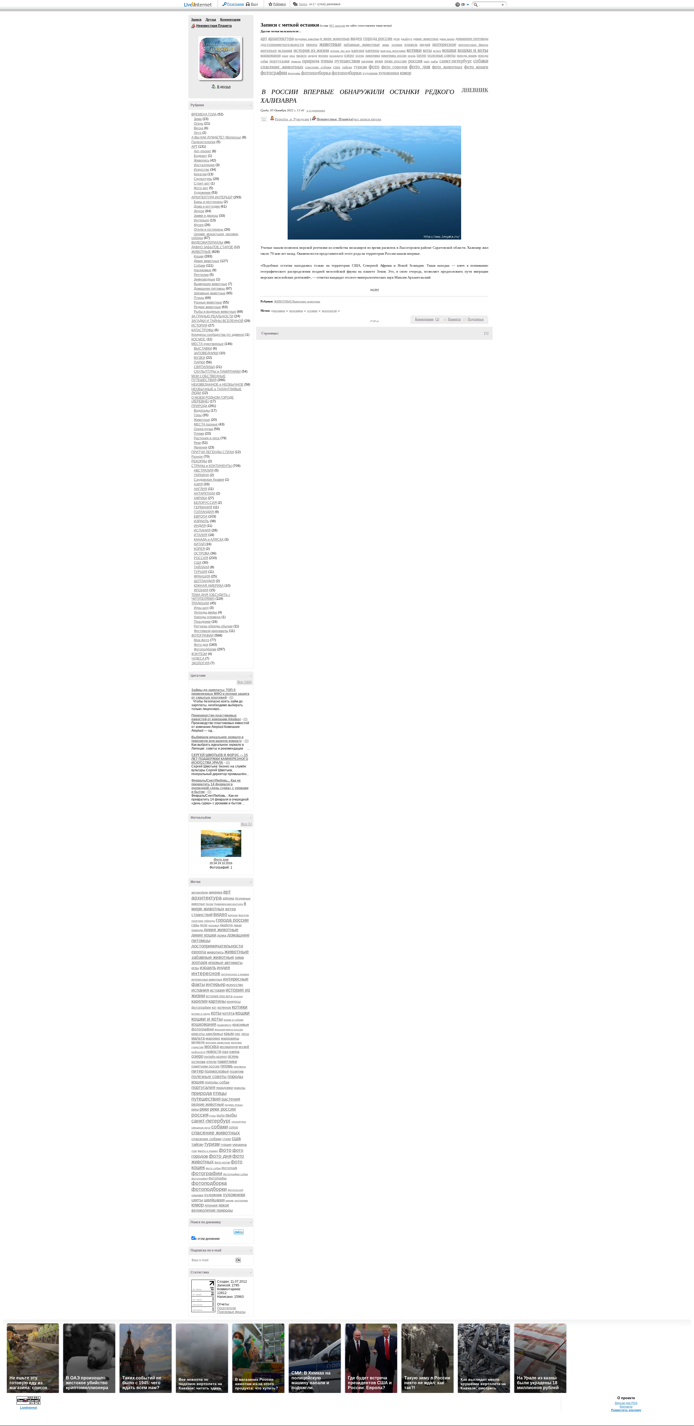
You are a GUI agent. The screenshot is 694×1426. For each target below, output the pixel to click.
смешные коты (200, 1127)
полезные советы (209, 1076)
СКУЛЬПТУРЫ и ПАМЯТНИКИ (217, 371)
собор (233, 1127)
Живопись (201, 160)
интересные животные (206, 979)
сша (236, 1138)
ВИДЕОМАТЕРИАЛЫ (207, 242)
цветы (197, 1200)
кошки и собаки (233, 1019)
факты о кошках (208, 1150)
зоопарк (199, 962)
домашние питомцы (472, 39)
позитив (236, 1071)
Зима (198, 119)
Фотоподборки (205, 649)
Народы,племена (207, 617)
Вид (465, 5)
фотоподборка (209, 1183)
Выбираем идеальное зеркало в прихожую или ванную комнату (217, 739)
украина (239, 1144)
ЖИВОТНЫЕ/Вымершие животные (297, 301)
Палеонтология (203, 142)
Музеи (199, 225)
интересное (205, 973)
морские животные (217, 1042)
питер (197, 1071)
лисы (245, 1034)
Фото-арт (201, 188)
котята (228, 1013)
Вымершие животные (210, 284)
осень (233, 1056)
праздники (224, 1088)
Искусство (201, 170)
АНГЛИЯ (200, 489)
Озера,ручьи (203, 429)
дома (221, 935)
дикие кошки (203, 935)
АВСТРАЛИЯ (204, 470)
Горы (198, 415)
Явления (200, 447)
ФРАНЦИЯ (202, 576)
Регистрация (235, 4)
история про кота (219, 996)
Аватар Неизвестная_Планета (220, 58)
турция (226, 1145)
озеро (197, 1056)
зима (239, 957)
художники (234, 1194)
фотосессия (235, 1189)
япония (211, 1205)
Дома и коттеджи (207, 206)
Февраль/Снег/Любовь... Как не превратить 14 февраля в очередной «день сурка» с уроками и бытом (219, 786)
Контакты (626, 1406)
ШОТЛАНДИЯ (204, 581)
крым (229, 1033)
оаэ (225, 1051)
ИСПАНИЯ (202, 530)
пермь (226, 1066)
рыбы (231, 1115)
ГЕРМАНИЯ (203, 507)
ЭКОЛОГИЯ (200, 663)
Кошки (199, 256)
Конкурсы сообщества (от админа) (218, 335)
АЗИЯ (198, 484)
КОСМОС (198, 339)
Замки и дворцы (206, 216)
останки (312, 310)
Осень (198, 123)
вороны (233, 915)
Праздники (202, 622)
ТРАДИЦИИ (200, 603)
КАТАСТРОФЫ (202, 330)
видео (220, 914)
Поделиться (476, 319)
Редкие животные (207, 307)
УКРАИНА (201, 475)
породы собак (217, 1082)
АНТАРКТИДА (204, 493)
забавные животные (212, 957)
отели (211, 1061)
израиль (208, 967)
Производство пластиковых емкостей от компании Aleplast (216, 717)
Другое (199, 211)
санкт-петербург (211, 1121)
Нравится (454, 319)
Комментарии (230, 19)
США (197, 562)
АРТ (194, 147)
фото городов (394, 66)
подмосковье (216, 1071)
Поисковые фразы (231, 1312)
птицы (220, 1093)
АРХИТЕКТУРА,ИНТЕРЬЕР (212, 197)
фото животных (447, 66)
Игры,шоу (201, 608)
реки (204, 1109)
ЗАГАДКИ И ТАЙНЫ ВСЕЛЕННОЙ (217, 321)
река (195, 1109)
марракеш (230, 1038)
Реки (197, 443)
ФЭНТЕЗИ (199, 654)
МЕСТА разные (206, 424)
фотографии (206, 1173)
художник (213, 1194)
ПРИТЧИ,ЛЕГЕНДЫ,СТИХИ (212, 452)
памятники (227, 1061)
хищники (197, 1195)
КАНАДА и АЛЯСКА (209, 539)
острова (198, 1061)
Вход (254, 4)
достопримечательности (217, 945)
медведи (198, 1042)
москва (211, 1046)
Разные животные (208, 302)
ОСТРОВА (202, 553)
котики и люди (200, 1013)
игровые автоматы (225, 962)
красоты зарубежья (207, 1034)
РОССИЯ (201, 558)
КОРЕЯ (199, 549)
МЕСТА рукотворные (207, 344)
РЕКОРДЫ (199, 461)
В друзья (224, 87)
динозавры (278, 310)
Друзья (210, 19)
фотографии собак (235, 1174)
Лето (197, 133)
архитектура (206, 898)
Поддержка (457, 4)
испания (200, 990)
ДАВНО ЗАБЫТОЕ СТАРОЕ (212, 247)
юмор (197, 1205)
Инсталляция (204, 165)
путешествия (206, 1099)
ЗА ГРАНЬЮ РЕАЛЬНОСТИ (212, 316)
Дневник (475, 90)
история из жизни (311, 50)
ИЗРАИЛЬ (201, 521)
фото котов (222, 1162)
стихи (226, 1139)
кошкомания (203, 1024)
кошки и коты (207, 1019)
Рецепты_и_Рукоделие (292, 119)
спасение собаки (206, 1139)
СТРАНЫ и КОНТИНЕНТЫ (211, 466)
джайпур (226, 925)
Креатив (200, 174)
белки (209, 903)
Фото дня (201, 645)
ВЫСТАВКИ (203, 348)
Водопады (202, 410)
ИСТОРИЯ (199, 325)
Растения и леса (207, 438)
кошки (242, 1013)
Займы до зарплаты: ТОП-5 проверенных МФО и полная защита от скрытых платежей (220, 693)
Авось (303, 4)
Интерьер (201, 220)
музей (244, 1046)
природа (201, 1093)
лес (237, 1034)
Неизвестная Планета (193, 26)
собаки (219, 1127)
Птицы (199, 298)
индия (223, 967)
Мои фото (201, 640)
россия (199, 1115)
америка (215, 892)
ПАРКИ (199, 362)
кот (214, 1007)
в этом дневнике (207, 1239)
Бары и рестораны (208, 202)
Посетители (226, 1308)
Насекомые (202, 270)
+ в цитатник (315, 110)
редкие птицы (234, 1104)
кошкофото (224, 1024)
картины (217, 1001)
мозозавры (296, 310)
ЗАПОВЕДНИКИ (206, 353)
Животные (202, 420)
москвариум (229, 1047)
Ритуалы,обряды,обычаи (213, 626)
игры (195, 968)
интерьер (215, 984)
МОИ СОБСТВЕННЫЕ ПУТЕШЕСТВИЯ (208, 378)
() (437, 319)
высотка (244, 915)
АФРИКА (200, 498)
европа (198, 952)
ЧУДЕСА (198, 658)
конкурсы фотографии (393, 50)
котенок (224, 1007)
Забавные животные (210, 293)
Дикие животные (206, 261)
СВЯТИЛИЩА (204, 367)
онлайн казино (215, 1057)
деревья (213, 925)
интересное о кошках (235, 974)
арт (227, 892)
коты (216, 1013)
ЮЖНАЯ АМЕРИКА (209, 586)
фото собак (213, 1168)
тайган (197, 1144)
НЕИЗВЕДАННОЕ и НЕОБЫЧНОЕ (217, 384)
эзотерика (241, 1200)
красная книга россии (229, 1029)
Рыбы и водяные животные (215, 312)
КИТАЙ (199, 544)
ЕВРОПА (200, 516)
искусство (234, 984)
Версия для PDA (626, 1403)
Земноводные (204, 279)
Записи (196, 19)
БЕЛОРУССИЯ (205, 503)
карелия (199, 1001)
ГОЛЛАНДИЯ (204, 512)
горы (195, 925)
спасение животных (215, 1132)
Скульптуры (203, 179)
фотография (199, 1178)
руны (212, 1115)
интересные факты (473, 45)
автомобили (199, 892)
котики (240, 1007)
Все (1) (246, 824)
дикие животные (221, 929)
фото (225, 1150)
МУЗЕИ (199, 358)
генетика (197, 920)
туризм (212, 1144)
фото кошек (476, 66)
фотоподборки (209, 1189)
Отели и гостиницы (208, 229)
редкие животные (207, 1104)
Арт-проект (202, 151)
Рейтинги (279, 4)
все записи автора (367, 119)
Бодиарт (200, 156)
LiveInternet (199, 5)
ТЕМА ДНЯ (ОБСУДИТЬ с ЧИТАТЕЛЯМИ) (210, 597)
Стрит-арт (202, 183)
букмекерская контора (228, 903)
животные (236, 951)
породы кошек (467, 55)
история (217, 990)
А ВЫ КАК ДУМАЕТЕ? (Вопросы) (216, 137)
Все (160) (244, 682)
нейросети (198, 1051)
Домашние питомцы (209, 289)
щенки (230, 1200)
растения (230, 1099)
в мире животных (218, 906)
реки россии (223, 1109)
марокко (212, 1038)
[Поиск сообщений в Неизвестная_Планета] (239, 1232)
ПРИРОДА (199, 406)
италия (238, 996)
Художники (202, 193)
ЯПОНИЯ (201, 590)
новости (213, 1051)
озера (234, 1051)
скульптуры (239, 1121)
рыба (221, 1115)
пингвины (240, 1066)
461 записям (337, 25)
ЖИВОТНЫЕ (201, 252)
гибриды (209, 920)
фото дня (220, 1156)
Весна (198, 128)
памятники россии (205, 1066)
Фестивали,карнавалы (211, 631)
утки (194, 1150)
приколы (239, 1087)
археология (329, 310)
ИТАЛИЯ (200, 535)
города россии (232, 920)
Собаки (199, 265)
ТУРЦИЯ (200, 572)
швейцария (214, 1200)
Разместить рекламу (626, 1410)
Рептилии (201, 275)
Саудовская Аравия (209, 480)
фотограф (229, 1168)
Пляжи (199, 433)
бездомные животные (307, 38)
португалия (203, 1087)
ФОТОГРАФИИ (202, 635)
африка (228, 898)
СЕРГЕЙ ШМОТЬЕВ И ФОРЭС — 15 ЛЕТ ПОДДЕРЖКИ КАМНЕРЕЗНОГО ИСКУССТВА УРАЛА (219, 758)
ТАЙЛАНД (201, 567)
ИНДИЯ (200, 526)
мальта (198, 1038)
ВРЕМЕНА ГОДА (204, 114)
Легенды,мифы (205, 612)
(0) (231, 697)
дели (203, 925)
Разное (197, 457)
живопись (215, 952)
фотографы (217, 1178)
